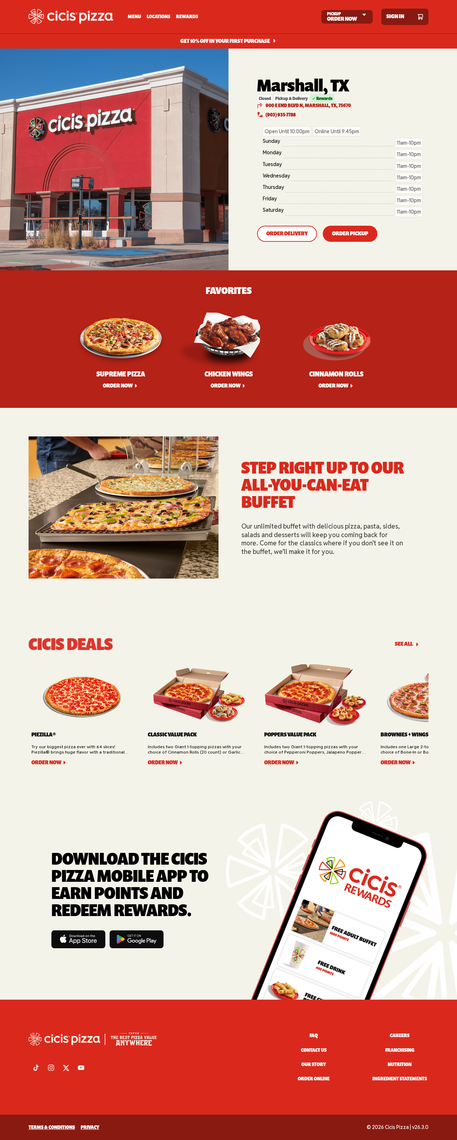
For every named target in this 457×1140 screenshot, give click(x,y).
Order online (314, 1078)
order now (226, 385)
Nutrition (400, 1064)
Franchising (400, 1050)
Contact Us (314, 1050)
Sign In (395, 17)
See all (404, 644)
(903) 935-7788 (281, 115)
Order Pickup (350, 233)
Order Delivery (287, 233)
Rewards (187, 16)
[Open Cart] (420, 16)
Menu (134, 16)
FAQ (314, 1035)
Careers (400, 1035)
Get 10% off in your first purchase (225, 41)
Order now (118, 385)
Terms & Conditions (52, 1127)
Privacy (90, 1127)
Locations (158, 16)
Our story (313, 1064)
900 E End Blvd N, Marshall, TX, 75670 (308, 105)
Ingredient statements (399, 1079)
